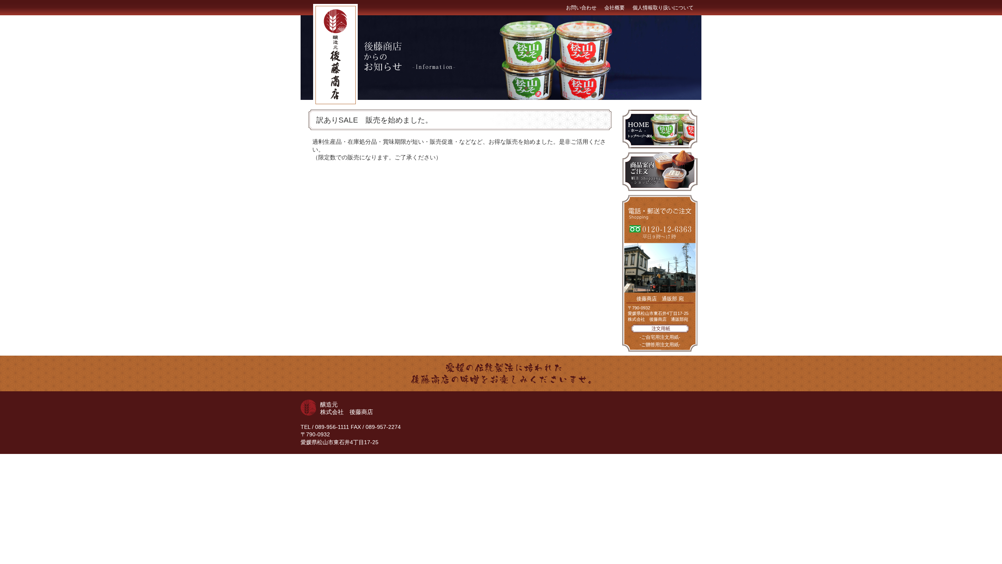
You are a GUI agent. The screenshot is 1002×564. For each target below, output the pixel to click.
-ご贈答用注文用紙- (660, 344)
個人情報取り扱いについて (663, 8)
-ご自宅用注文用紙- (660, 337)
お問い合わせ (581, 8)
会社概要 (614, 8)
